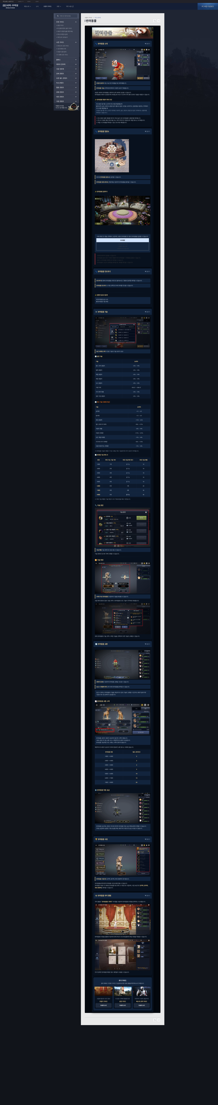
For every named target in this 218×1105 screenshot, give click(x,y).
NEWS (28, 1)
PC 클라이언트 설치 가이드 (64, 28)
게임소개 (26, 6)
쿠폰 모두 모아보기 (62, 37)
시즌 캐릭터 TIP (61, 49)
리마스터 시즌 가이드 (63, 46)
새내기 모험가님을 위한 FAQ (65, 31)
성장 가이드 (60, 25)
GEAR (37, 1)
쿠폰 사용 (69, 6)
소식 (37, 6)
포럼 (58, 6)
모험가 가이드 (48, 6)
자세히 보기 (103, 1005)
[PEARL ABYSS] (8, 1)
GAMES (20, 1)
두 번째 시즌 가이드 (62, 55)
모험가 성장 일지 (61, 52)
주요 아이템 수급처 (62, 34)
